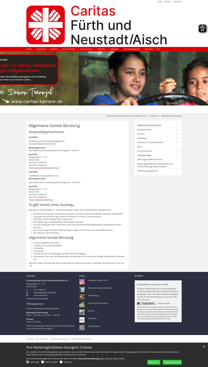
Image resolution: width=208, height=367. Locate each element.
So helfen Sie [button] (86, 49)
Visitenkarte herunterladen (37, 298)
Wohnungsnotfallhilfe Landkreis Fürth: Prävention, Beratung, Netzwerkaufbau (155, 165)
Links (82, 275)
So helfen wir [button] (68, 49)
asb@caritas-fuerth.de (44, 200)
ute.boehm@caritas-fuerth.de (47, 168)
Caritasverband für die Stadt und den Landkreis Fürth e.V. (126, 116)
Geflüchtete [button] (142, 138)
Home (29, 49)
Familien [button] (140, 134)
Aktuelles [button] (41, 49)
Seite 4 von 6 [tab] (106, 110)
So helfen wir (154, 116)
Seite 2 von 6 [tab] (98, 110)
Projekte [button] (101, 49)
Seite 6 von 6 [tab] (114, 110)
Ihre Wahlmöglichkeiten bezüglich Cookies (59, 347)
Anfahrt (139, 275)
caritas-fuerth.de (40, 295)
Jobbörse (114, 49)
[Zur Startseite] (104, 25)
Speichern (154, 362)
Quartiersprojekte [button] (144, 151)
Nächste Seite (203, 82)
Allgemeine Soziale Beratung (172, 116)
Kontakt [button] (149, 49)
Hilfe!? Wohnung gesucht (147, 171)
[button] (157, 49)
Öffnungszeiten (34, 303)
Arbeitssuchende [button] (144, 129)
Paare (139, 146)
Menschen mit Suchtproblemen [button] (150, 142)
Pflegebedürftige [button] (144, 155)
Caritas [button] (54, 49)
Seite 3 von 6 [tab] (102, 110)
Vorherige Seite (4, 82)
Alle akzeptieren (172, 362)
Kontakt (30, 275)
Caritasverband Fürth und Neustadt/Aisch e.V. (47, 280)
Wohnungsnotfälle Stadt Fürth (149, 159)
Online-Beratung (132, 49)
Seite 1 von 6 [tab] (93, 110)
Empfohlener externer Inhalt (152, 284)
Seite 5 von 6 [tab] (110, 110)
